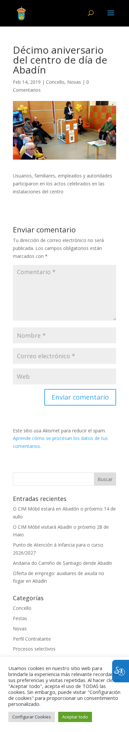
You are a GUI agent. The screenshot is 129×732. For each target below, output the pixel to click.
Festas (20, 618)
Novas (74, 82)
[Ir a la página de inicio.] (21, 13)
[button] (111, 17)
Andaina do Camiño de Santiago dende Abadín (62, 563)
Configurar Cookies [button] (31, 717)
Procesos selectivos (34, 649)
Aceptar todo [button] (75, 717)
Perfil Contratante (32, 639)
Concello (55, 82)
